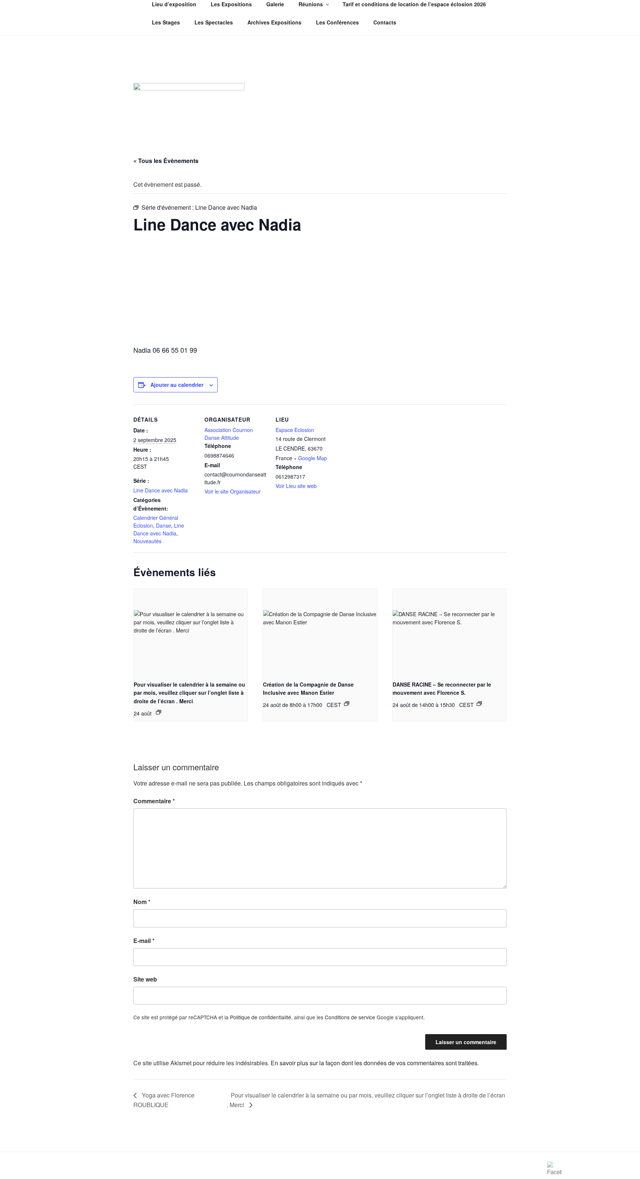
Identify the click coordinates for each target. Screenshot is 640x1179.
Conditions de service (350, 1017)
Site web (145, 979)
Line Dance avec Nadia (160, 490)
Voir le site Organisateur (232, 491)
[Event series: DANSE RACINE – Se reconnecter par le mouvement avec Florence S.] (479, 703)
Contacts (384, 22)
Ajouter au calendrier (176, 384)
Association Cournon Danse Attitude (228, 433)
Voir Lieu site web (296, 485)
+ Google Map (310, 458)
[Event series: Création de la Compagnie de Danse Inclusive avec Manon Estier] (346, 703)
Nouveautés (147, 541)
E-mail (143, 940)
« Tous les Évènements (166, 160)
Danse (163, 525)
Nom (141, 901)
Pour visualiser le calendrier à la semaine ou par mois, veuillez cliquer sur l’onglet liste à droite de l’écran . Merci (189, 693)
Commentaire (154, 801)
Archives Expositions (274, 22)
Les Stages (166, 22)
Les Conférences (337, 22)
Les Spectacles (213, 22)
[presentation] (190, 631)
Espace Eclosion (295, 430)
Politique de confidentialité (260, 1017)
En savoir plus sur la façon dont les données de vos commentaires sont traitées (374, 1063)
